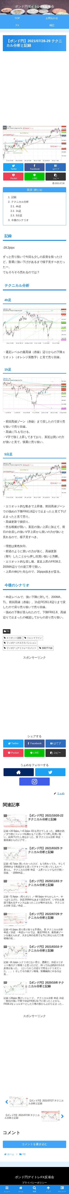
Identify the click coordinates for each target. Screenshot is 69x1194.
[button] (62, 643)
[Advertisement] (34, 87)
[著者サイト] (19, 772)
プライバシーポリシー (34, 1182)
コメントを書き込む (34, 1144)
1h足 (18, 211)
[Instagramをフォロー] (34, 782)
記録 (13, 197)
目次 (30, 189)
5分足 (19, 215)
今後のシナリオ (20, 220)
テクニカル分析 (20, 201)
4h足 (18, 206)
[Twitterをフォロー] (50, 772)
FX (8, 631)
